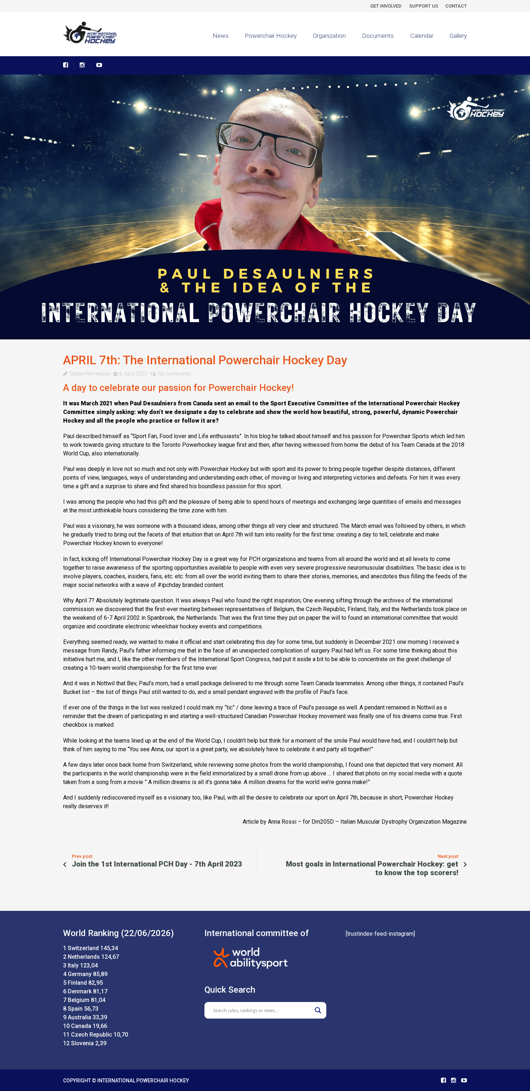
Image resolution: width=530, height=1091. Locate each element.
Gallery (458, 35)
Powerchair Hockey (271, 35)
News (221, 35)
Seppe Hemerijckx (90, 374)
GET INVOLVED (386, 6)
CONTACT (456, 6)
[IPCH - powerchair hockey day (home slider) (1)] (265, 207)
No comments (174, 374)
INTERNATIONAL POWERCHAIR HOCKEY (143, 1080)
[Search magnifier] (318, 1010)
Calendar (421, 35)
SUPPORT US (423, 6)
